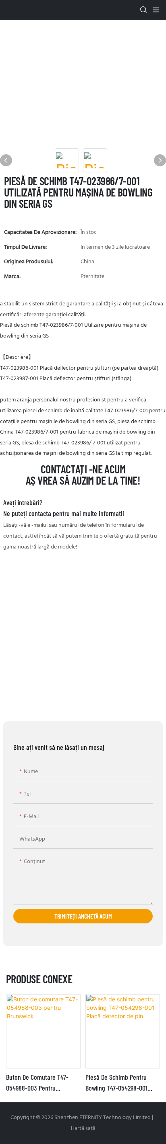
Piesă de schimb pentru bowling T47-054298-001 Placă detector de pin (116, 1082)
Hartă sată (83, 1128)
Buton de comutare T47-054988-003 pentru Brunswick (37, 1082)
